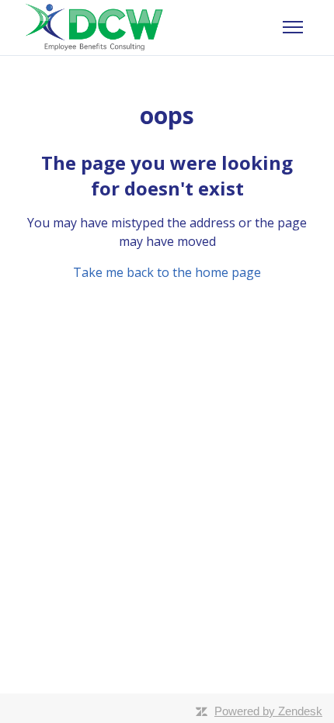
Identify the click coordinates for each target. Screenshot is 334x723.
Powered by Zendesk (268, 711)
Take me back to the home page (167, 272)
